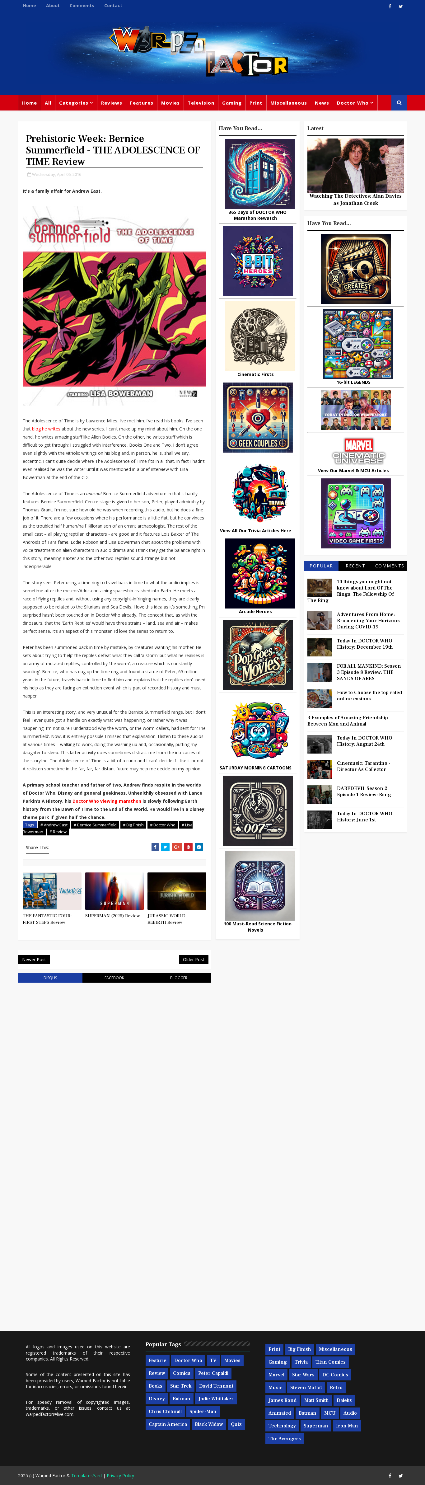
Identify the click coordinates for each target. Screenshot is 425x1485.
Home (29, 5)
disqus (50, 977)
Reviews (111, 103)
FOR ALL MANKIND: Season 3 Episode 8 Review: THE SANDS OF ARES (369, 672)
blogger (178, 977)
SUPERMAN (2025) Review (112, 916)
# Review (58, 831)
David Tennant (216, 1386)
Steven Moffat (306, 1387)
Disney (157, 1399)
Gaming (232, 103)
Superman (316, 1426)
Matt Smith (316, 1400)
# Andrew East (54, 825)
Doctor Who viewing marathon (106, 801)
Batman (181, 1399)
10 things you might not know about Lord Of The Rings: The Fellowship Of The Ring (350, 591)
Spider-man (203, 1411)
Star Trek (180, 1386)
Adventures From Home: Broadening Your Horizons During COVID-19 (368, 620)
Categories (73, 103)
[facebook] (390, 6)
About (53, 5)
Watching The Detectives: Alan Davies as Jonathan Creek (356, 199)
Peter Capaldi (213, 1373)
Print (256, 103)
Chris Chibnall (165, 1411)
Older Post (193, 959)
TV (213, 1360)
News (322, 103)
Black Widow (209, 1424)
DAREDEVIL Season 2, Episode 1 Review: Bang (364, 791)
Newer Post (34, 959)
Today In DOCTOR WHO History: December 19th (365, 644)
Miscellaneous (288, 103)
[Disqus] (114, 1066)
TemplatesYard (86, 1475)
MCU (330, 1413)
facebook (114, 977)
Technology (282, 1426)
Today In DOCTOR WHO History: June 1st (364, 817)
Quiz (236, 1424)
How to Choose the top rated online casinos (369, 695)
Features (141, 103)
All (48, 103)
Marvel (276, 1375)
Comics (181, 1373)
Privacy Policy (120, 1475)
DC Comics (335, 1375)
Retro (336, 1387)
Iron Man (347, 1426)
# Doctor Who (162, 825)
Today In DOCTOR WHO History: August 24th (364, 741)
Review (157, 1373)
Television (201, 103)
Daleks (344, 1400)
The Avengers (285, 1439)
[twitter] (400, 6)
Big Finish (299, 1349)
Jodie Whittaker (216, 1399)
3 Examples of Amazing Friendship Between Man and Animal (347, 721)
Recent (355, 566)
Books (155, 1386)
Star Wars (303, 1375)
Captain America (168, 1424)
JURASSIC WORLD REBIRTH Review (166, 919)
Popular (321, 566)
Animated (280, 1413)
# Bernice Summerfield (95, 825)
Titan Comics (330, 1362)
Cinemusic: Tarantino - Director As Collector (363, 766)
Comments (82, 5)
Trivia (301, 1362)
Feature (157, 1360)
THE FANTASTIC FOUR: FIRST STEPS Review (47, 919)
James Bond (283, 1400)
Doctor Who (353, 103)
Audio (350, 1413)
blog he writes (46, 429)
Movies (170, 103)
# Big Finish (133, 825)
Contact (113, 5)
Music (276, 1387)
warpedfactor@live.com (49, 1414)
